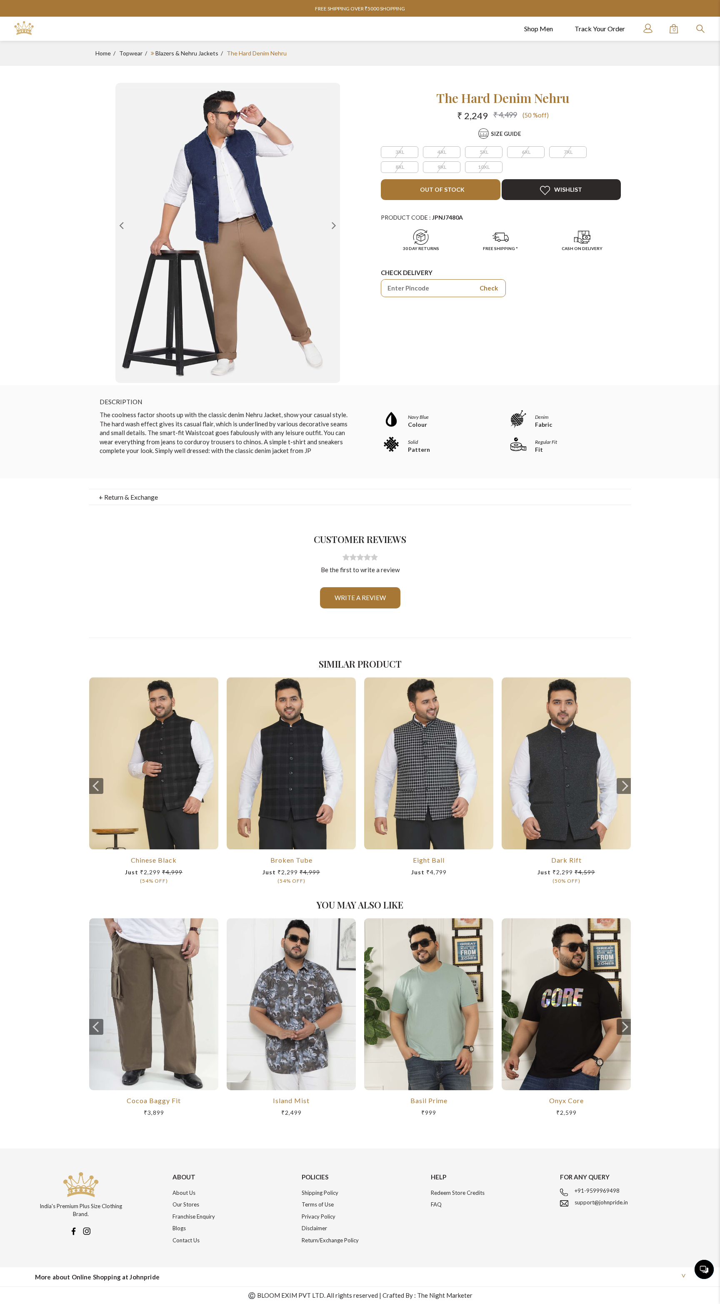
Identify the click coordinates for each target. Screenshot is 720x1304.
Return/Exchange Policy (330, 1240)
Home (103, 53)
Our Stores (185, 1204)
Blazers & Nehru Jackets (186, 53)
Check (489, 288)
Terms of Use (318, 1204)
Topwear (130, 53)
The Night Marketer (444, 1295)
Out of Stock (442, 189)
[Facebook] (73, 1230)
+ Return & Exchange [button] (128, 497)
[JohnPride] (23, 28)
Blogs (179, 1228)
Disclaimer (314, 1228)
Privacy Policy (318, 1216)
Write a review (360, 597)
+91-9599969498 (597, 1190)
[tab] (360, 497)
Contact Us (186, 1240)
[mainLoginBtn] (647, 28)
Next (334, 225)
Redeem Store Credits (458, 1192)
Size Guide (506, 133)
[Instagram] (87, 1230)
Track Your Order (600, 29)
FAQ (436, 1204)
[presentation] (96, 786)
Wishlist (568, 189)
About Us (183, 1192)
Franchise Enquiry (193, 1216)
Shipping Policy (320, 1192)
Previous (121, 225)
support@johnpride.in (601, 1202)
